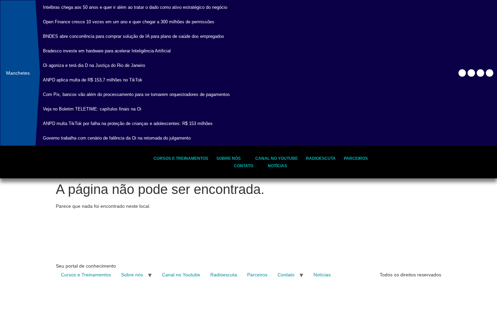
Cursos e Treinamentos (180, 158)
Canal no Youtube (276, 158)
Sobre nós (228, 158)
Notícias (277, 166)
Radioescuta (321, 158)
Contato (243, 166)
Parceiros (356, 158)
